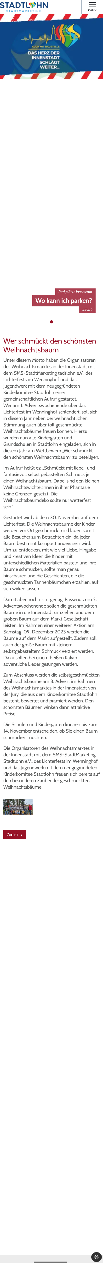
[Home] (24, 7)
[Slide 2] (51, 322)
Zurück (13, 834)
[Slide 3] (56, 322)
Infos (86, 309)
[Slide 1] (47, 322)
